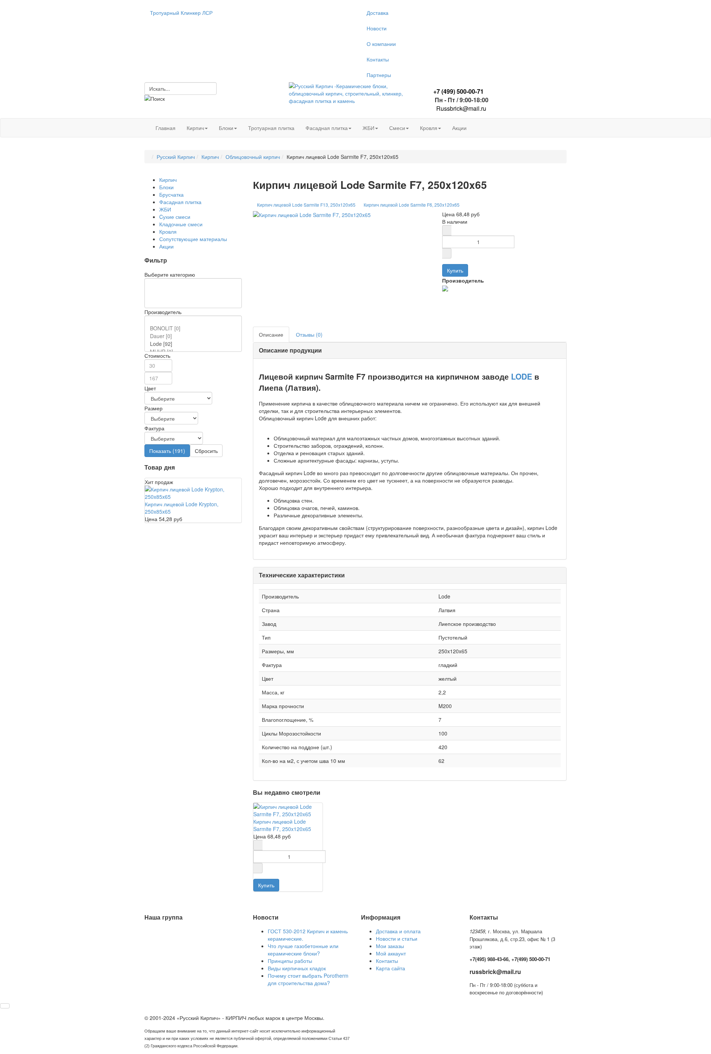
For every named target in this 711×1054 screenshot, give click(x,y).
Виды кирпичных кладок (297, 968)
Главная (166, 127)
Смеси (397, 127)
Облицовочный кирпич (253, 156)
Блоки (226, 127)
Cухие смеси (174, 216)
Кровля (428, 127)
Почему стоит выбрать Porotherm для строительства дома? (308, 979)
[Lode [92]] (194, 344)
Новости (377, 28)
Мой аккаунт (391, 953)
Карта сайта (390, 968)
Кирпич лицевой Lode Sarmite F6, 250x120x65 (412, 204)
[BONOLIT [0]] (194, 328)
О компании (381, 43)
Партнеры (379, 75)
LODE (521, 376)
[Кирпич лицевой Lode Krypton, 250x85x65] (193, 492)
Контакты (378, 59)
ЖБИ (368, 127)
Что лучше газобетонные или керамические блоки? (303, 949)
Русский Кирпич (176, 156)
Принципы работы (290, 960)
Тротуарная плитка (271, 127)
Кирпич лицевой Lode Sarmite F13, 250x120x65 (306, 204)
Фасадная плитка (327, 127)
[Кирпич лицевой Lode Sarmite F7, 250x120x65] (312, 214)
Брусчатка (171, 194)
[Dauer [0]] (194, 336)
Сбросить (206, 450)
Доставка (377, 12)
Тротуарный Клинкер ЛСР (181, 12)
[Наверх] (5, 1005)
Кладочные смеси (181, 224)
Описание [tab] (271, 334)
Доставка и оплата (398, 931)
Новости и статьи (396, 938)
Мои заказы (390, 946)
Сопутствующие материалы (193, 239)
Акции (459, 127)
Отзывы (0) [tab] (309, 334)
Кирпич (195, 127)
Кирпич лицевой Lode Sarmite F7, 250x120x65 (282, 825)
